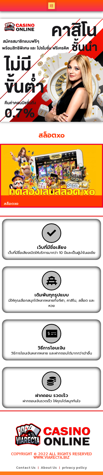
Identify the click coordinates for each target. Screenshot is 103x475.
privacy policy (74, 467)
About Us (49, 467)
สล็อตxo (11, 203)
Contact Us (26, 467)
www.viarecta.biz (52, 457)
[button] (51, 5)
